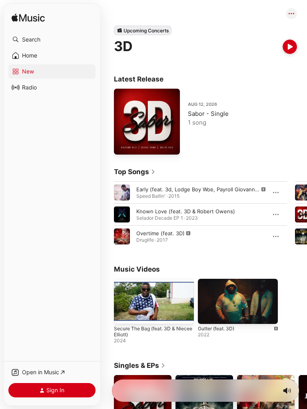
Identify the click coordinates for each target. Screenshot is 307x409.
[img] (28, 18)
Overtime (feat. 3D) (160, 233)
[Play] (290, 47)
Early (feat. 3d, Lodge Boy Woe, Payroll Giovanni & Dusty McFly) (215, 189)
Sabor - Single (208, 113)
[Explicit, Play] (122, 193)
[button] (52, 39)
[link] (134, 171)
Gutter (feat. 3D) (216, 329)
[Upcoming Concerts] (142, 30)
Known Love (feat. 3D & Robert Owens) (185, 211)
